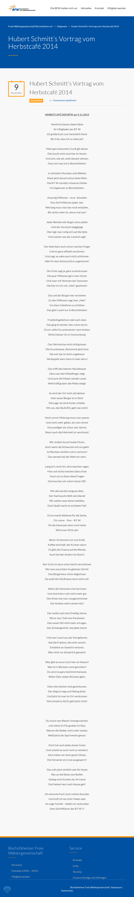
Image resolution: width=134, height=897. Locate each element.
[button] (7, 890)
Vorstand (16, 864)
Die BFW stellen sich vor (64, 8)
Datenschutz (67, 890)
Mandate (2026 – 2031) (24, 870)
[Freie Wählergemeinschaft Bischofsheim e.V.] (23, 8)
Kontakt (99, 8)
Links (76, 865)
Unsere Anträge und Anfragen (89, 877)
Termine (77, 871)
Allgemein (36, 100)
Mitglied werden (116, 8)
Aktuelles (86, 8)
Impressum (116, 887)
